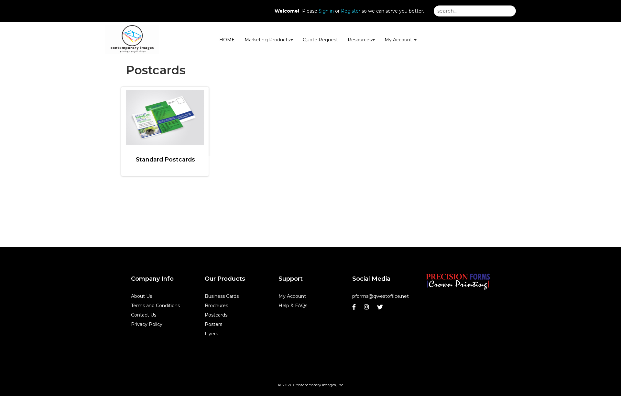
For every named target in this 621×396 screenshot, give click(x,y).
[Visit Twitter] (381, 308)
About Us (141, 296)
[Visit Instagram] (367, 308)
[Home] (458, 281)
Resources (360, 40)
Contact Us (143, 315)
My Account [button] (399, 40)
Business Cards (222, 296)
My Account (292, 296)
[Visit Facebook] (354, 308)
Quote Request (320, 40)
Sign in (326, 11)
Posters (213, 324)
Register (350, 11)
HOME (227, 40)
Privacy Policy (146, 324)
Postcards (216, 315)
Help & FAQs (292, 305)
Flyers (211, 334)
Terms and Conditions (155, 305)
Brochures (216, 305)
